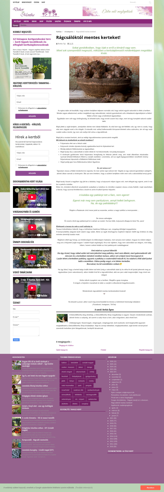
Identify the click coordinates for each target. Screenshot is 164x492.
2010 (112, 446)
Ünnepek (77, 21)
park (79, 385)
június (114, 387)
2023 (112, 369)
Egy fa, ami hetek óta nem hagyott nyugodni (38, 375)
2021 (112, 418)
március (115, 410)
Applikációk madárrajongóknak (121, 405)
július (114, 385)
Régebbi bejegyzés (145, 350)
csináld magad (87, 363)
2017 (112, 428)
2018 (112, 426)
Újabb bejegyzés (62, 350)
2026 (112, 361)
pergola (88, 385)
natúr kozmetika (68, 385)
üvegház (85, 404)
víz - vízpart (79, 399)
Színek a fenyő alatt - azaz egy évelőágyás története (37, 407)
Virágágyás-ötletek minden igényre (35, 396)
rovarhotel (65, 390)
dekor (81, 367)
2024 (112, 367)
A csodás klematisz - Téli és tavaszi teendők (38, 418)
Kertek (26, 21)
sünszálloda (66, 395)
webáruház (92, 399)
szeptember (116, 380)
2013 (112, 439)
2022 (112, 372)
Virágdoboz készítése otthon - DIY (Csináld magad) (38, 429)
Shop (43, 2)
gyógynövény (91, 376)
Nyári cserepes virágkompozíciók (122, 392)
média (91, 381)
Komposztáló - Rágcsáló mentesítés (35, 440)
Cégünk (36, 2)
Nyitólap (16, 2)
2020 (112, 421)
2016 (112, 431)
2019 (112, 423)
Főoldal (103, 350)
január (114, 416)
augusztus (115, 382)
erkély (92, 372)
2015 (112, 434)
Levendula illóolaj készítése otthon (35, 385)
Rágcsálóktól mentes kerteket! (121, 403)
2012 (112, 441)
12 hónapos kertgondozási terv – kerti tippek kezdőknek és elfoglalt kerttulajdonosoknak (32, 42)
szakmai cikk (78, 390)
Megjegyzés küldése (66, 345)
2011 (112, 444)
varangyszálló (91, 395)
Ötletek (49, 21)
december (115, 374)
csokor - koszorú (68, 367)
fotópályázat (76, 376)
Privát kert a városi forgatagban (122, 398)
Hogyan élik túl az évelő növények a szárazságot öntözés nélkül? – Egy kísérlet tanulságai (37, 363)
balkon (64, 363)
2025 (112, 364)
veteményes (66, 399)
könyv (72, 381)
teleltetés (78, 395)
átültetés (65, 404)
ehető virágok (67, 372)
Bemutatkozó (26, 2)
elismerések (80, 372)
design (89, 367)
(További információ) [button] (84, 488)
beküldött (74, 363)
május (114, 390)
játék (63, 381)
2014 (112, 436)
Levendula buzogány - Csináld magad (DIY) (38, 450)
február (114, 413)
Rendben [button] (150, 488)
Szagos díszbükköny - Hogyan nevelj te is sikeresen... (130, 400)
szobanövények (93, 390)
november (115, 377)
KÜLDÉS (32, 116)
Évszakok (67, 21)
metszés (81, 381)
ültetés (74, 404)
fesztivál (65, 376)
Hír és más (87, 21)
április (114, 408)
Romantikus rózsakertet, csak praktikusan (126, 395)
